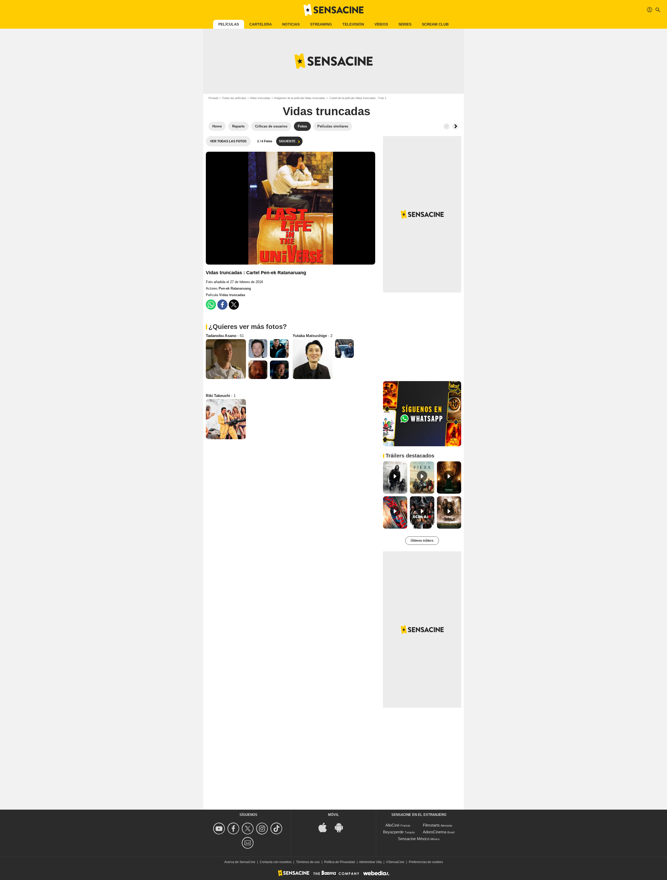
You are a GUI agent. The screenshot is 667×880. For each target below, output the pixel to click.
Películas (228, 24)
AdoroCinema (434, 832)
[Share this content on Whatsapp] (211, 305)
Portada (213, 98)
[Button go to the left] (446, 126)
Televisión (353, 24)
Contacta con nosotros (276, 862)
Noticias (291, 24)
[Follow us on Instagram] (262, 828)
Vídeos (381, 24)
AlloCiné (392, 825)
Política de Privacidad (339, 862)
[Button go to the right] (455, 126)
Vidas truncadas (260, 98)
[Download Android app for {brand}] (341, 827)
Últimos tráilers (422, 540)
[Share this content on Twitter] (234, 305)
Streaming (321, 24)
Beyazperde (393, 832)
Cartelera (260, 24)
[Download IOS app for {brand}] (325, 827)
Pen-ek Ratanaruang (235, 288)
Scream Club (435, 24)
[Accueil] (333, 9)
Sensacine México (413, 838)
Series (404, 24)
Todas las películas (234, 98)
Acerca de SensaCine (239, 862)
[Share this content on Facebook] (222, 305)
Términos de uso (308, 862)
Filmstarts (431, 825)
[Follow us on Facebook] (234, 828)
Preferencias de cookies (426, 862)
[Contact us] (248, 843)
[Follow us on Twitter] (248, 828)
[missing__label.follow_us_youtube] (219, 828)
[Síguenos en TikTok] (277, 828)
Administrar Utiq (370, 862)
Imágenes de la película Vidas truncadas (299, 98)
